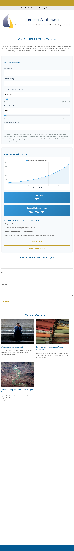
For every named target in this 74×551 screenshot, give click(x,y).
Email (3, 272)
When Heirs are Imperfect (12, 346)
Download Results (37, 248)
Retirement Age (9, 79)
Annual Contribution (11, 106)
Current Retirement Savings (13, 89)
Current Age (8, 68)
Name (3, 261)
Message (4, 284)
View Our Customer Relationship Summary (37, 8)
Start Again (37, 242)
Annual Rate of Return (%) (13, 122)
